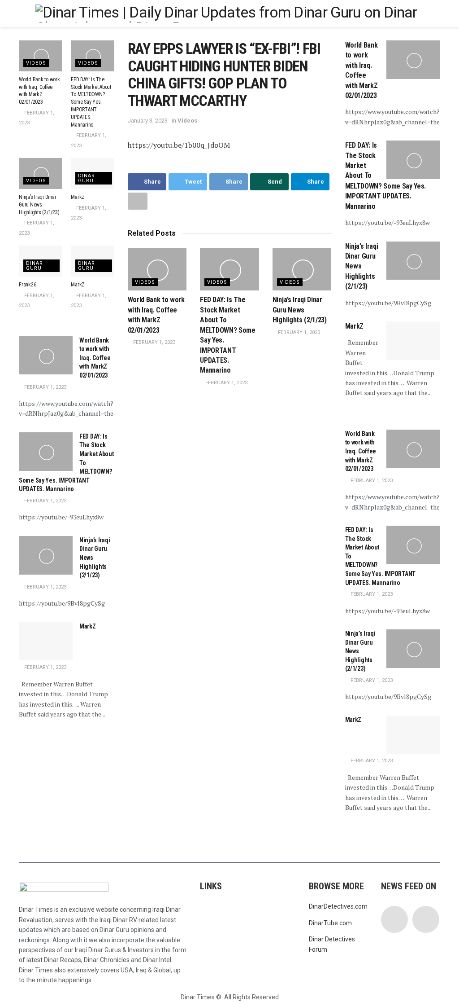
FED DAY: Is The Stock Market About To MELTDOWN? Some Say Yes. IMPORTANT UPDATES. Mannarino (91, 102)
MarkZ (78, 197)
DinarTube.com (330, 923)
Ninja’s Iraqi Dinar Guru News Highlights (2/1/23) (300, 309)
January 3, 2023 (148, 120)
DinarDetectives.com (338, 906)
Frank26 (27, 284)
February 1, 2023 (153, 342)
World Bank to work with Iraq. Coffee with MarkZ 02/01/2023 (95, 358)
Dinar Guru (86, 178)
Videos (187, 120)
